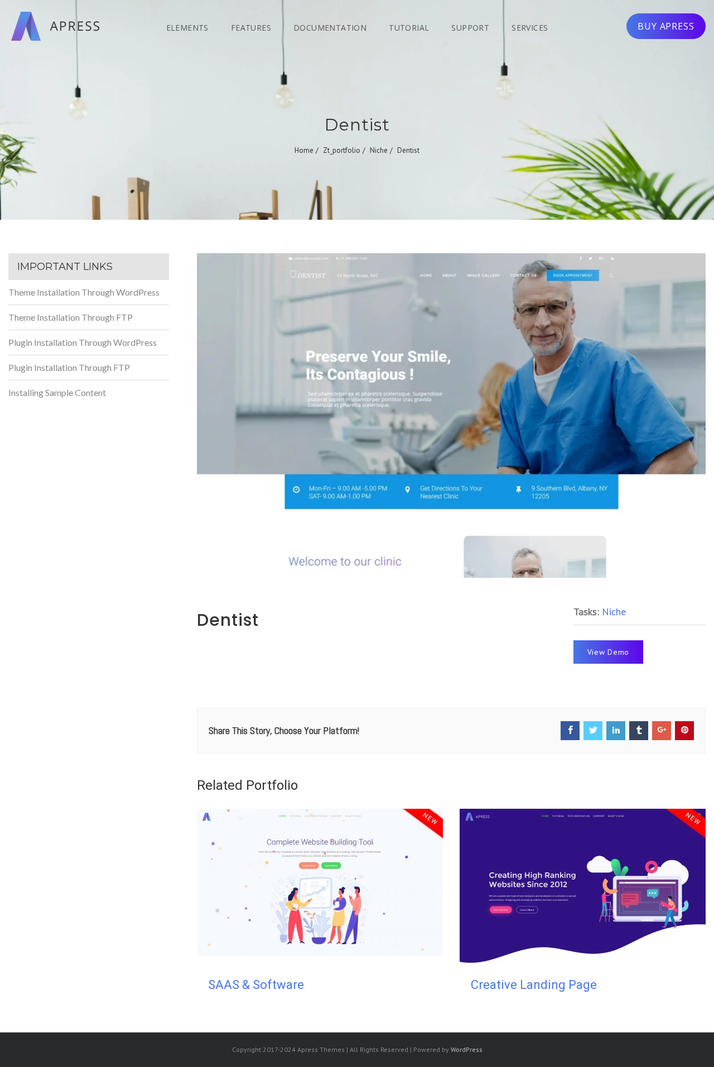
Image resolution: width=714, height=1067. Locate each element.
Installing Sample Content (57, 392)
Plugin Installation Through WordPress (82, 342)
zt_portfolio (341, 150)
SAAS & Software (256, 985)
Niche (379, 150)
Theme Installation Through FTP (70, 317)
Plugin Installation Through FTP (69, 367)
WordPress (467, 1049)
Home (304, 150)
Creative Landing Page (534, 985)
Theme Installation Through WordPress (84, 292)
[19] (451, 415)
